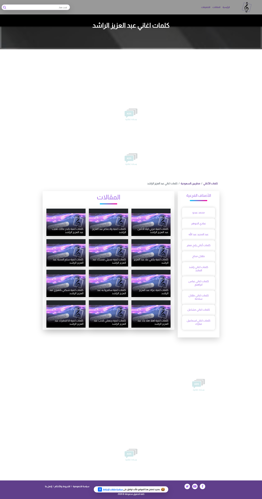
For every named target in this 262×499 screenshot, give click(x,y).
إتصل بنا (48, 486)
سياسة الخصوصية (81, 486)
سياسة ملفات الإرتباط (113, 489)
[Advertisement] (131, 70)
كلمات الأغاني (210, 183)
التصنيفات (205, 7)
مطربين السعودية (190, 183)
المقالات (216, 7)
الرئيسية (226, 7)
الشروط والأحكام (62, 486)
